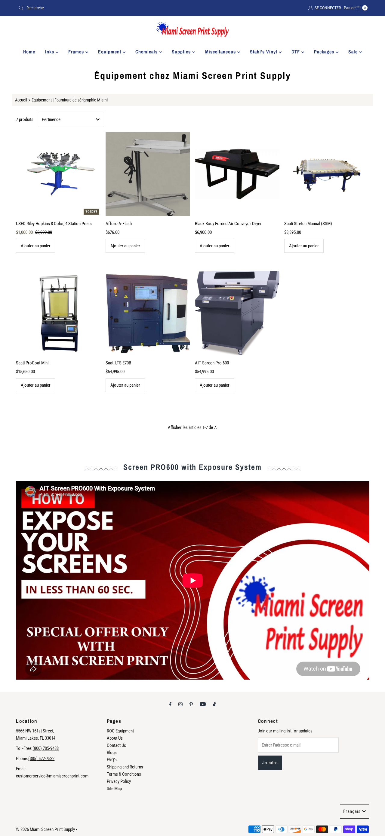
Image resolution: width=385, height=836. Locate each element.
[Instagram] (180, 704)
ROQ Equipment (120, 731)
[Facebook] (170, 704)
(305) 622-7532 (41, 758)
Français (352, 811)
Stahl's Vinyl (264, 51)
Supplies (182, 51)
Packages (325, 51)
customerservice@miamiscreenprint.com (52, 776)
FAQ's (112, 759)
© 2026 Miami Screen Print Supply (45, 829)
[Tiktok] (214, 704)
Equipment (110, 51)
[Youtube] (203, 704)
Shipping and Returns (125, 767)
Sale (353, 51)
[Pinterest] (191, 704)
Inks (50, 51)
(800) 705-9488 (45, 748)
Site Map (114, 788)
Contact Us (116, 745)
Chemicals (147, 51)
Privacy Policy (119, 781)
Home (29, 51)
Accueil (21, 100)
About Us (115, 738)
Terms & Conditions (124, 774)
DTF (296, 51)
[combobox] (103, 8)
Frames (76, 51)
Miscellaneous (221, 51)
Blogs (112, 752)
